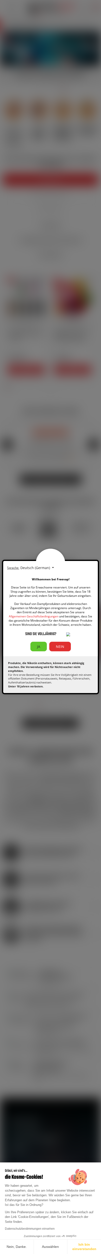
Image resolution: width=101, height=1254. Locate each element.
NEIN (60, 646)
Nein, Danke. (17, 1247)
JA (38, 646)
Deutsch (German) (35, 567)
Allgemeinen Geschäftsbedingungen (33, 616)
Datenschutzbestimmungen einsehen (30, 1228)
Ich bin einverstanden (84, 1246)
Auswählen (50, 1247)
